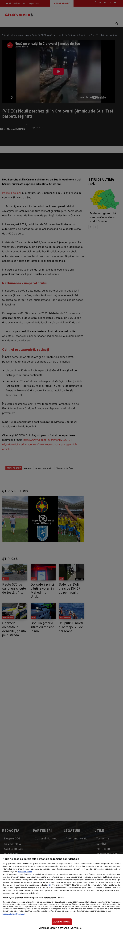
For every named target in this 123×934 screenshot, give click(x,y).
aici (49, 885)
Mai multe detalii (25, 871)
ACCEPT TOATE (61, 921)
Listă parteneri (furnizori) (14, 914)
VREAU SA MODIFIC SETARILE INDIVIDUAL (60, 928)
